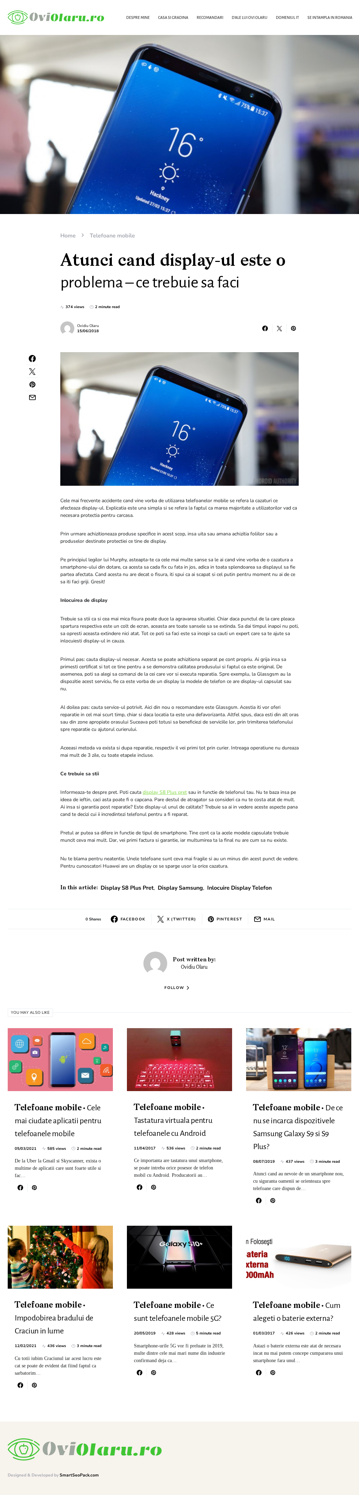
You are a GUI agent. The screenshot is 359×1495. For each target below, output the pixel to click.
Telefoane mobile (112, 236)
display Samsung (180, 888)
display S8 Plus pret (165, 792)
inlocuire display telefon (239, 888)
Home (68, 236)
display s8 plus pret (127, 888)
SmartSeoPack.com (79, 1475)
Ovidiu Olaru (88, 325)
